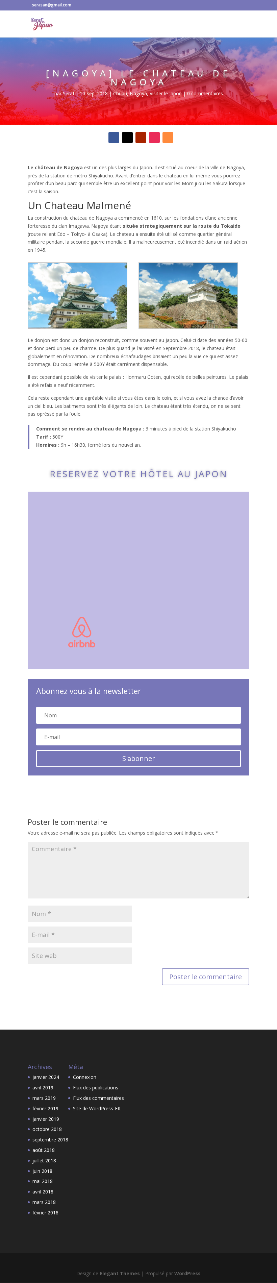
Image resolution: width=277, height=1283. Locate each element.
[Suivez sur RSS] (167, 137)
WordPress (187, 1273)
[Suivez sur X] (127, 137)
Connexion (84, 1077)
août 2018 (43, 1150)
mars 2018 (44, 1202)
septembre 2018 (50, 1139)
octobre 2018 (47, 1129)
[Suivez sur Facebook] (113, 137)
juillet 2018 (44, 1160)
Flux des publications (95, 1087)
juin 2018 (42, 1171)
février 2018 (45, 1212)
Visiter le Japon (166, 93)
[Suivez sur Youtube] (140, 137)
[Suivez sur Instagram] (154, 137)
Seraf (68, 93)
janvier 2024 (45, 1077)
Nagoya (138, 93)
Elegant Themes (120, 1273)
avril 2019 (42, 1087)
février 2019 (45, 1108)
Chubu (120, 93)
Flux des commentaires (98, 1098)
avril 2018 (42, 1191)
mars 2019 (44, 1098)
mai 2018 (42, 1181)
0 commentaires (205, 93)
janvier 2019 (45, 1119)
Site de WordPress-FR (97, 1108)
